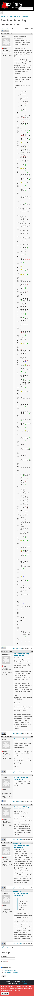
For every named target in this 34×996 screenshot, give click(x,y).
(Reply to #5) (17, 843)
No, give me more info (13, 990)
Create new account (10, 970)
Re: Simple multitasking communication (21, 655)
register (8, 28)
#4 (32, 775)
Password (4, 962)
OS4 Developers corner (13, 16)
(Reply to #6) (17, 891)
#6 (32, 843)
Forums (3, 16)
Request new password (11, 972)
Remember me (6, 967)
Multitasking (25, 16)
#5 (32, 805)
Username (4, 956)
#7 (32, 891)
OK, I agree (5, 993)
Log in (2, 28)
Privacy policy (22, 984)
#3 (32, 737)
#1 (32, 34)
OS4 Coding (23, 982)
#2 (32, 651)
